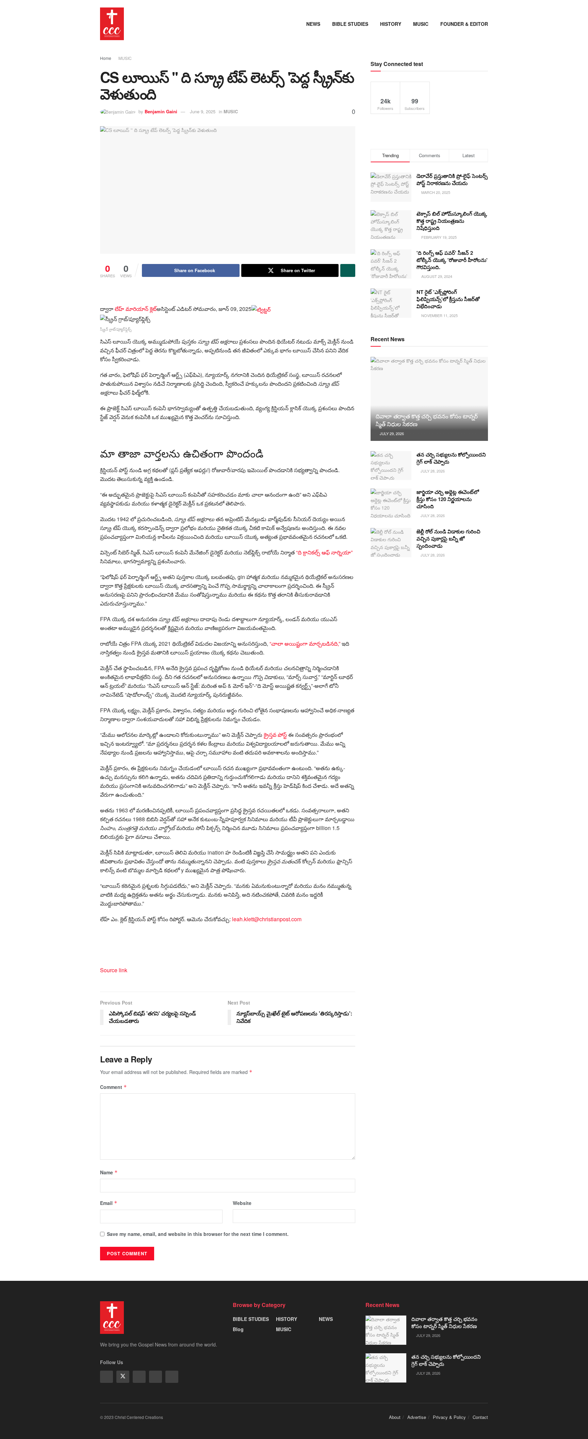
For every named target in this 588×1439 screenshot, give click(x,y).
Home (105, 58)
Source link (113, 970)
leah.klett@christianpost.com (266, 919)
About (395, 1417)
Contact (480, 1417)
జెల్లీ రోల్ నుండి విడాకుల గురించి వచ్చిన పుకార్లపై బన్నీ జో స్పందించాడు (448, 538)
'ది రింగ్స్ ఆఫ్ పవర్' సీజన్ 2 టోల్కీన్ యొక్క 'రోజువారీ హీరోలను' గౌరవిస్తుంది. (452, 260)
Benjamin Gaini (161, 111)
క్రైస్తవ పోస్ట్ (276, 735)
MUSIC (420, 23)
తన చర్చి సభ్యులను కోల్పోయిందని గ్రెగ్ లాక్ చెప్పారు (451, 458)
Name (109, 1172)
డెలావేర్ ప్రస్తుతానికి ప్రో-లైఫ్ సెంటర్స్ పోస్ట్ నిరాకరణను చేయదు (452, 179)
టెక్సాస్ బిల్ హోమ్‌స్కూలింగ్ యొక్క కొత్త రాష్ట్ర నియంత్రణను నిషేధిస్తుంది (451, 221)
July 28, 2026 (432, 471)
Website (242, 1203)
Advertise (416, 1417)
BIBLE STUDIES (350, 23)
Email (108, 1203)
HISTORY (390, 23)
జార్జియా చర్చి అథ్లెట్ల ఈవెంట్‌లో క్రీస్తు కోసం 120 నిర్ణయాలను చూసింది (447, 499)
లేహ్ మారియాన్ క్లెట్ (136, 309)
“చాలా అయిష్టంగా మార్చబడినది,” (305, 643)
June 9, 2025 (202, 111)
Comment (113, 1087)
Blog (238, 1329)
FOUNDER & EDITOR (464, 23)
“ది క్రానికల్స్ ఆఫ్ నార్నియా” (324, 552)
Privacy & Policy (449, 1417)
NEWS (313, 23)
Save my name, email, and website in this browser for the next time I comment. (198, 1233)
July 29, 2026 (391, 433)
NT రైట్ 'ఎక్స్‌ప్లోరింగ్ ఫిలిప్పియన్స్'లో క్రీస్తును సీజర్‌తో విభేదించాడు (448, 299)
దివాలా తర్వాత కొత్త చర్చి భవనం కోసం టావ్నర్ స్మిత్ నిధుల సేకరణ (427, 420)
